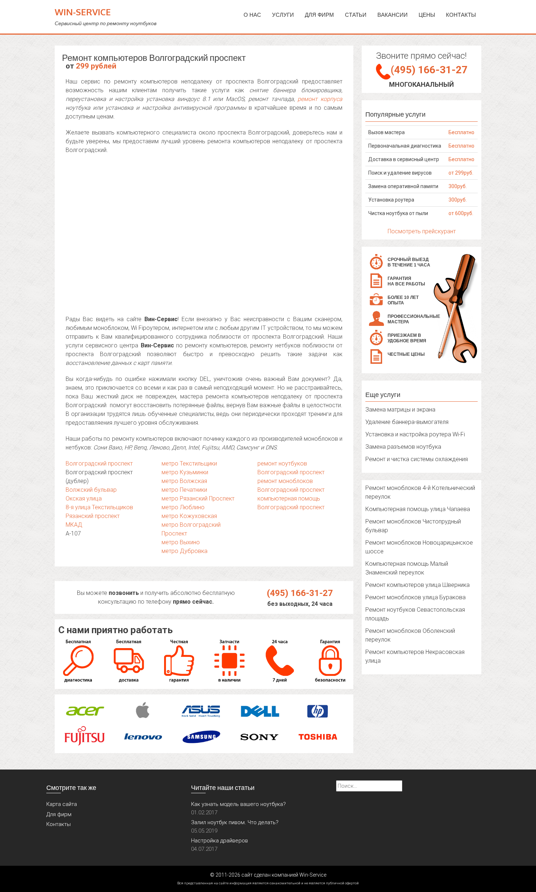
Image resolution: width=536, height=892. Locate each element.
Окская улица (84, 498)
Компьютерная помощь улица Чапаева (417, 509)
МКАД (74, 524)
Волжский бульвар (91, 489)
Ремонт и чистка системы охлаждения (416, 459)
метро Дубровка (184, 551)
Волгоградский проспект (99, 463)
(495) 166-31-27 (300, 593)
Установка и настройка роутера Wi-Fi (415, 434)
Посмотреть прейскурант (422, 231)
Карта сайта (61, 804)
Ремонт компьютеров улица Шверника (417, 584)
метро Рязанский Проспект (198, 498)
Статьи (355, 14)
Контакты (461, 14)
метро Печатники (184, 489)
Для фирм (58, 814)
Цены (427, 14)
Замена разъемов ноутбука (403, 446)
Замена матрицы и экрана (400, 409)
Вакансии (392, 14)
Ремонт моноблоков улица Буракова (415, 597)
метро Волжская (184, 481)
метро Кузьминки (185, 472)
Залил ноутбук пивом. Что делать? (235, 822)
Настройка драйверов (219, 840)
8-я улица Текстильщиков (99, 507)
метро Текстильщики (189, 463)
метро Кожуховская (189, 516)
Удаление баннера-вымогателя (406, 421)
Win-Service (83, 11)
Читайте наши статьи (223, 787)
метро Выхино (181, 542)
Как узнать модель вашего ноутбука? (238, 804)
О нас (252, 14)
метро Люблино (183, 507)
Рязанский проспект (93, 516)
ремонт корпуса (320, 99)
